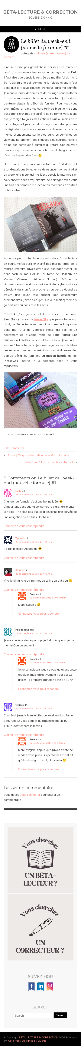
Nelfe (18, 490)
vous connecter (30, 794)
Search (60, 1015)
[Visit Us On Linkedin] (40, 990)
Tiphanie (20, 538)
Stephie (19, 570)
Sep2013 (11, 45)
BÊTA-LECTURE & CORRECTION (40, 12)
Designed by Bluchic (34, 1040)
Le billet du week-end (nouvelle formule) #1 (45, 44)
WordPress (14, 1040)
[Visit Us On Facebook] (31, 990)
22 (11, 41)
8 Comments (15, 448)
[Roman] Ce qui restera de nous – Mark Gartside (37, 455)
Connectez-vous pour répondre (24, 526)
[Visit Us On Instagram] (49, 990)
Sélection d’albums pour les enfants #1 (49, 462)
